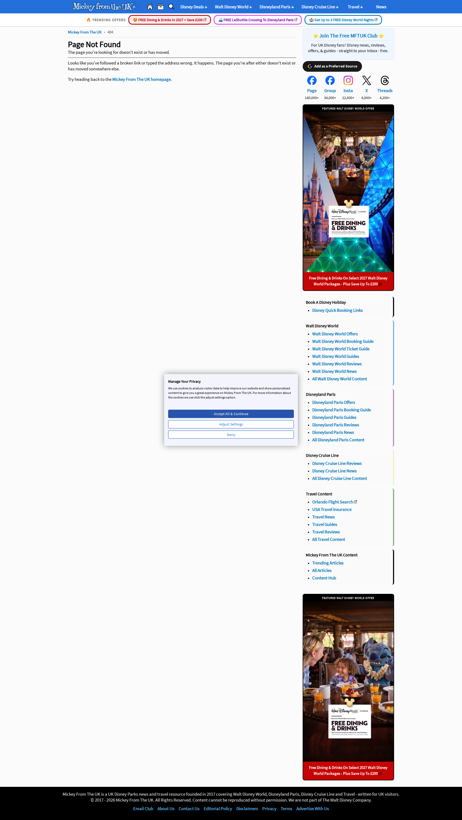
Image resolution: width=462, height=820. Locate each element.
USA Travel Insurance (332, 509)
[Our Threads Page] (385, 83)
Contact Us (189, 808)
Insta (348, 90)
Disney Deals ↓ (193, 7)
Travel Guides (324, 524)
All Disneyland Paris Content (338, 440)
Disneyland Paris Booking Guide (341, 410)
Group (330, 90)
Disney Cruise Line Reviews (337, 463)
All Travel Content (328, 539)
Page (312, 90)
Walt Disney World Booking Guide (343, 341)
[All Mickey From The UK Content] (160, 6)
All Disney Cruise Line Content (339, 478)
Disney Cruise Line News (334, 471)
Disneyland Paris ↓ (277, 7)
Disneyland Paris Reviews (335, 425)
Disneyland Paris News (333, 432)
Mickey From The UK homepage (141, 79)
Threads (384, 90)
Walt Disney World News (334, 371)
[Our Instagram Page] (348, 83)
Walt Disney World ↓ (233, 7)
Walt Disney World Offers (335, 334)
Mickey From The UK (85, 32)
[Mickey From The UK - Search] (171, 6)
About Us (165, 808)
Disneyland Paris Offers (333, 402)
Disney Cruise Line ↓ (320, 7)
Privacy (269, 808)
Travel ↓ (355, 7)
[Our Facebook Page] (312, 83)
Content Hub (324, 578)
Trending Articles (328, 563)
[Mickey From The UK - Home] (150, 6)
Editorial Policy (218, 808)
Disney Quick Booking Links (337, 310)
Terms (286, 808)
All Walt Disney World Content (339, 379)
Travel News (323, 517)
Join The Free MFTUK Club (348, 35)
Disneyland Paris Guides (334, 417)
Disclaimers (247, 808)
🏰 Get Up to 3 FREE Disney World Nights (342, 19)
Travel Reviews (326, 532)
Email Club (143, 808)
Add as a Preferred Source (335, 66)
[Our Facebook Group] (330, 83)
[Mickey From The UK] (106, 6)
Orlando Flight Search (332, 502)
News (381, 7)
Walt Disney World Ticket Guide (340, 349)
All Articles (322, 570)
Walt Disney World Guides (335, 356)
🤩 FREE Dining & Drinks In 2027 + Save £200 (168, 19)
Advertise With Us (313, 808)
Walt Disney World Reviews (337, 364)
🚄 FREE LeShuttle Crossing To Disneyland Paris (256, 19)
